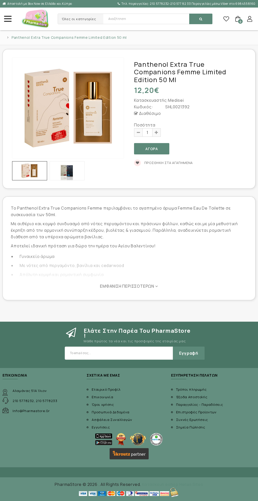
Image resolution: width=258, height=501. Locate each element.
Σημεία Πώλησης (190, 427)
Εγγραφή (188, 353)
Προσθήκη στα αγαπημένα (168, 162)
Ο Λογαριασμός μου (250, 19)
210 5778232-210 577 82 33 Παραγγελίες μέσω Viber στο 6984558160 (188, 4)
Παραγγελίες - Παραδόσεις (199, 404)
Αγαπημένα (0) (226, 19)
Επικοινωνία (102, 397)
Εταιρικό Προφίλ (106, 389)
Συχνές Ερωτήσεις (192, 419)
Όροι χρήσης (103, 404)
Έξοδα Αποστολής (192, 397)
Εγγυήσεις (101, 427)
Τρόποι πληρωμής (191, 389)
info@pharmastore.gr (31, 411)
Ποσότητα (144, 125)
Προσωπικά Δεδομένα (111, 412)
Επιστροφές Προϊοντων (196, 412)
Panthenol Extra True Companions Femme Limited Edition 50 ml (69, 38)
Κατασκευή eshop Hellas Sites (172, 484)
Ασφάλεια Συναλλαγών (112, 419)
